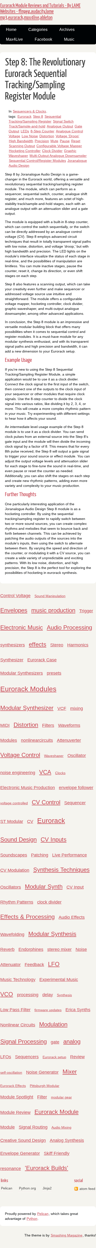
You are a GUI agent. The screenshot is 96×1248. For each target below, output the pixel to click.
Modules (8, 740)
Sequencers (27, 1056)
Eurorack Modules (28, 689)
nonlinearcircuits (37, 740)
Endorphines (30, 949)
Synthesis (64, 995)
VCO (6, 994)
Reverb (7, 949)
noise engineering (17, 772)
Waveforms (69, 725)
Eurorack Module (56, 1112)
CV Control (46, 802)
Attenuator (10, 964)
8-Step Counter (42, 131)
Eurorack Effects (13, 1086)
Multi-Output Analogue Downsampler (58, 156)
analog (71, 1041)
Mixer (70, 1071)
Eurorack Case (42, 659)
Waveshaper (54, 756)
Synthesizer (11, 659)
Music (69, 39)
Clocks (60, 773)
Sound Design (18, 839)
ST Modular (11, 821)
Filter (42, 1097)
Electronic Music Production (27, 787)
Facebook (43, 39)
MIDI (5, 725)
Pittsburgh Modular (44, 1086)
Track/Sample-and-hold (27, 126)
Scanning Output (22, 146)
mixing (76, 708)
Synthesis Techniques (61, 869)
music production (53, 610)
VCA (45, 772)
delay (47, 994)
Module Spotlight (16, 1097)
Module (7, 1127)
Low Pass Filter (15, 1009)
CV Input (75, 887)
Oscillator (76, 755)
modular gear (61, 1097)
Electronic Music (21, 627)
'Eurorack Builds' (46, 1168)
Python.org (27, 1188)
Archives (67, 29)
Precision (42, 141)
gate (55, 1042)
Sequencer (75, 802)
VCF (61, 708)
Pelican (6, 1188)
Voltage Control (20, 755)
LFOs (5, 1056)
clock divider (49, 902)
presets (54, 673)
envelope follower (76, 787)
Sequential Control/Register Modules (37, 161)
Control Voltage (15, 595)
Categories (38, 29)
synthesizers (12, 645)
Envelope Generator (20, 1153)
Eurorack (24, 116)
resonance (10, 1168)
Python (32, 1219)
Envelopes (13, 610)
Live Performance (69, 855)
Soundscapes (13, 855)
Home (11, 29)
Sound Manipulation (49, 596)
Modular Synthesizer (26, 708)
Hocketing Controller (25, 151)
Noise (81, 949)
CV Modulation (14, 870)
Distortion (46, 136)
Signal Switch (63, 121)
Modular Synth (44, 886)
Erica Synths (77, 1009)
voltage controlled (14, 803)
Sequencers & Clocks (29, 111)
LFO (54, 964)
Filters (48, 725)
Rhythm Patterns (16, 902)
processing (27, 994)
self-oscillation (11, 1072)
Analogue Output (60, 126)
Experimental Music (58, 979)
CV (30, 821)
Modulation (53, 1024)
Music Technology (17, 979)
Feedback (34, 964)
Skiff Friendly (56, 1153)
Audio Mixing (61, 1127)
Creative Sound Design (23, 1140)
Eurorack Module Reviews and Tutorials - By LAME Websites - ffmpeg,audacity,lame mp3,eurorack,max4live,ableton (40, 11)
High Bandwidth (21, 141)
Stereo (56, 645)
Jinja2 (47, 1188)
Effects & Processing (27, 916)
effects (37, 644)
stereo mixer (59, 949)
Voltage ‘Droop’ (67, 136)
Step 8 (38, 116)
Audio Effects (72, 917)
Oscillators (10, 887)
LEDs (25, 131)
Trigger (86, 610)
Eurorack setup (54, 1057)
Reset (75, 141)
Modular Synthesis (52, 934)
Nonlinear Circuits (17, 1024)
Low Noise (30, 136)
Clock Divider (52, 151)
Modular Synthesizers (21, 673)
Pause (65, 141)
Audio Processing (69, 627)
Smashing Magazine (66, 1235)
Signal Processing (23, 1041)
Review (77, 1056)
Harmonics (77, 645)
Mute (54, 141)
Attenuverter (69, 740)
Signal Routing (33, 1127)
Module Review (15, 1112)
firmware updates (48, 1010)
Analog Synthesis (67, 1140)
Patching (39, 855)
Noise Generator (42, 1072)
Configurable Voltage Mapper (59, 146)
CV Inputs (53, 839)
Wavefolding (12, 934)
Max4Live (14, 39)
